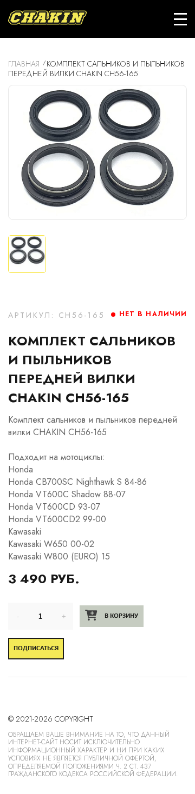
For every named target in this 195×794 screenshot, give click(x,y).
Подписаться (36, 648)
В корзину (120, 615)
